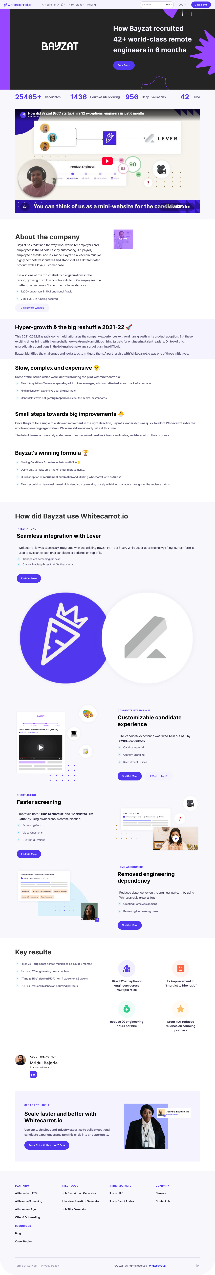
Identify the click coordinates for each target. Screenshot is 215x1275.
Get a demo (201, 4)
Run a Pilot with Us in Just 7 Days (47, 1145)
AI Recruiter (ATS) (53, 4)
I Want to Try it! (158, 776)
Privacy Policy (50, 1265)
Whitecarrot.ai (157, 1265)
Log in (182, 4)
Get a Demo (124, 65)
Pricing (91, 4)
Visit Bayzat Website (32, 307)
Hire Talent (76, 4)
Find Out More (29, 578)
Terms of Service (26, 1265)
